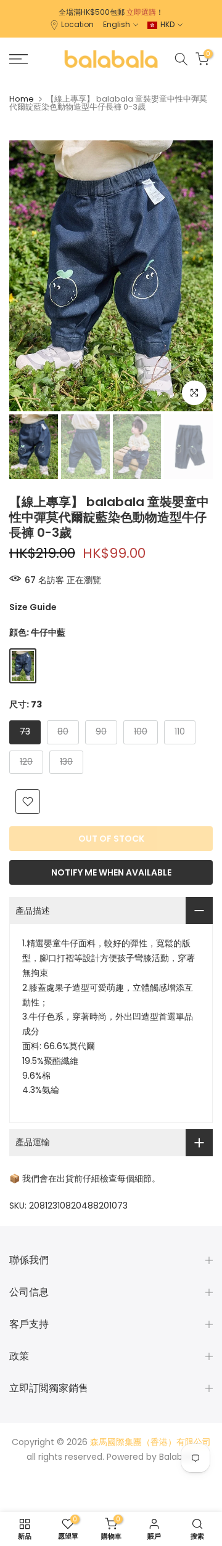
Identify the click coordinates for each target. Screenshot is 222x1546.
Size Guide (33, 607)
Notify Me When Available (111, 872)
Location (77, 24)
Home (21, 99)
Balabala (177, 1457)
